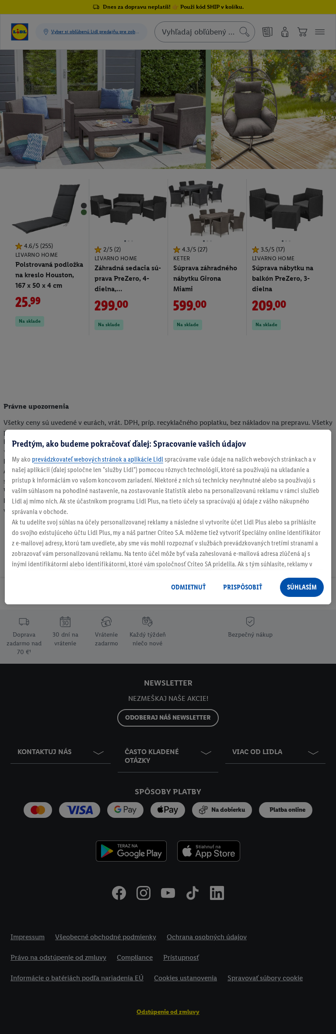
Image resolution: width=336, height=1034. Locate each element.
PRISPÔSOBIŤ (242, 587)
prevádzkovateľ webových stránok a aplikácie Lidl (97, 459)
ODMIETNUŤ (188, 587)
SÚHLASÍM (302, 587)
